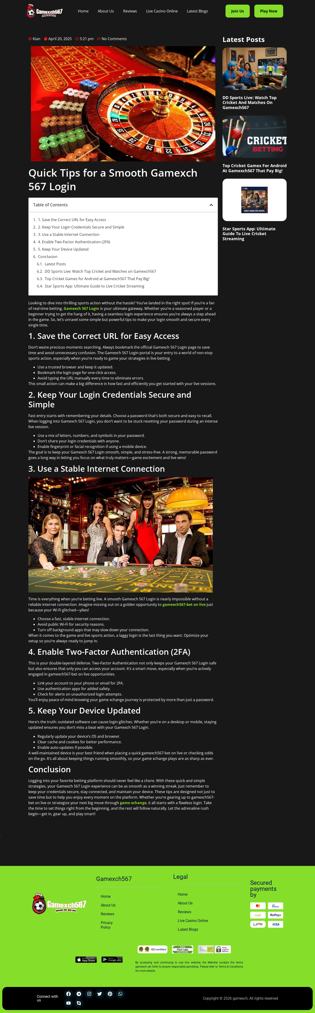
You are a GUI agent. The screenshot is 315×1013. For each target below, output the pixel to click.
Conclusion (47, 256)
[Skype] (78, 1003)
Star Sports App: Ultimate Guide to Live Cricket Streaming (94, 286)
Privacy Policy (107, 925)
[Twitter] (99, 993)
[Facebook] (68, 993)
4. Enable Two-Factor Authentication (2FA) (74, 241)
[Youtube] (68, 1003)
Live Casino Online (162, 11)
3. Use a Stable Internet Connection (68, 234)
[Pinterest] (110, 993)
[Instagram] (89, 993)
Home (83, 11)
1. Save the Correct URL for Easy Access (72, 219)
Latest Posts (55, 264)
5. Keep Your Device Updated (63, 249)
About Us (106, 11)
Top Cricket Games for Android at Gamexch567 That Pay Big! (97, 278)
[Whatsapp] (120, 993)
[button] (211, 205)
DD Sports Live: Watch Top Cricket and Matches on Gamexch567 (100, 271)
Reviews (130, 11)
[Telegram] (78, 993)
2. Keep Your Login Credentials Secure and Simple (81, 227)
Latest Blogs (197, 11)
